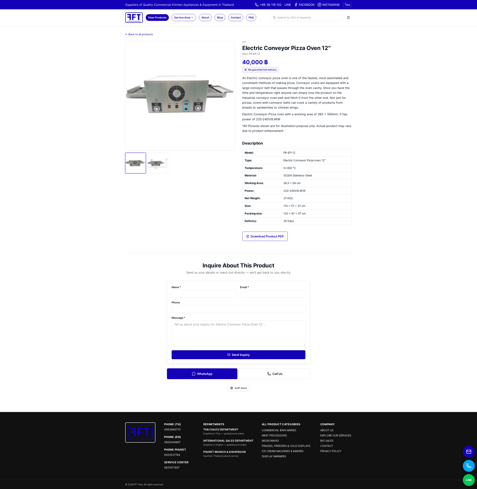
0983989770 (172, 429)
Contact (236, 17)
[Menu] (348, 17)
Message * (178, 317)
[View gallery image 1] (135, 163)
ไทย (347, 5)
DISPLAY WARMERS (274, 456)
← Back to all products (139, 34)
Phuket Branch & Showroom (224, 451)
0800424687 (172, 442)
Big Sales (326, 440)
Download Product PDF (267, 236)
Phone (176, 302)
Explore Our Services (335, 435)
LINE (288, 5)
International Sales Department (228, 440)
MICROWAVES (270, 440)
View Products (157, 17)
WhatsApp (204, 374)
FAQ (251, 17)
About (205, 17)
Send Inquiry (241, 355)
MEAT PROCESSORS (274, 435)
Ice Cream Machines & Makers (283, 451)
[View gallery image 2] (157, 163)
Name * (176, 287)
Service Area (182, 17)
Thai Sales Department (220, 429)
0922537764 (172, 454)
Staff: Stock (241, 388)
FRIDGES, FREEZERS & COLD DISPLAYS (286, 445)
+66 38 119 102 (271, 5)
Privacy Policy (330, 451)
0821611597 (171, 467)
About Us (327, 430)
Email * (244, 287)
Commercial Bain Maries (279, 430)
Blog (220, 17)
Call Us (277, 374)
